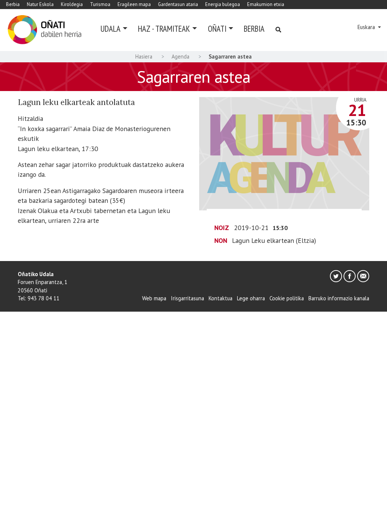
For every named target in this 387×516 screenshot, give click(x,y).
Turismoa (100, 4)
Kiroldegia (72, 4)
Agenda (180, 56)
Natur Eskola (40, 4)
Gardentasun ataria (178, 4)
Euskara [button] (367, 27)
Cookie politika (286, 298)
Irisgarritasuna (187, 298)
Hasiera (143, 56)
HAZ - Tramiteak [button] (164, 28)
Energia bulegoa (222, 4)
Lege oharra (251, 298)
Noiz (221, 227)
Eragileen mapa (134, 4)
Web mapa (154, 298)
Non (220, 240)
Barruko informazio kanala (338, 298)
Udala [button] (111, 28)
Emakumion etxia (265, 4)
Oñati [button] (217, 28)
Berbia (13, 4)
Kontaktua (220, 298)
